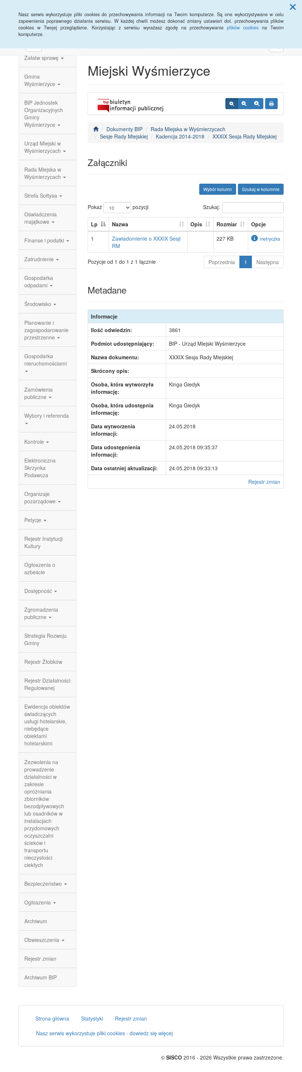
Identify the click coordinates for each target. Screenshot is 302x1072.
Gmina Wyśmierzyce (40, 80)
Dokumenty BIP (124, 129)
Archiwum (35, 921)
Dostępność (38, 590)
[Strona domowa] (95, 129)
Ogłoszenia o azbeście (39, 568)
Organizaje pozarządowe (40, 497)
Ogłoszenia (38, 902)
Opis (196, 224)
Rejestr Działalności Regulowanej (47, 684)
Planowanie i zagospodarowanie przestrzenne (46, 330)
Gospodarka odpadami (38, 281)
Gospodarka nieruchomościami (45, 359)
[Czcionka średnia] (244, 103)
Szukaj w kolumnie (261, 189)
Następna (267, 262)
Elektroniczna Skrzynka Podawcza (40, 468)
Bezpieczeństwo (43, 883)
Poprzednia (221, 262)
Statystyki (92, 1018)
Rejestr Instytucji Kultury (43, 542)
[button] (292, 6)
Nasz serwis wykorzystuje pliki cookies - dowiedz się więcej (104, 1033)
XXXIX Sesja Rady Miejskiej (245, 136)
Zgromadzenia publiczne (41, 613)
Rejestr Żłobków (43, 661)
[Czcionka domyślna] (231, 103)
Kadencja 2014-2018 (180, 136)
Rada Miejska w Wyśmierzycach (43, 173)
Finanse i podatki (45, 240)
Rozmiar (227, 224)
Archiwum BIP (40, 977)
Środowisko (38, 303)
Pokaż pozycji (118, 207)
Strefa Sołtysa (41, 195)
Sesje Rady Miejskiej (124, 136)
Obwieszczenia (42, 939)
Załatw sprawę (42, 57)
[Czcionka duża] (256, 103)
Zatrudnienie (39, 259)
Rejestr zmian (40, 958)
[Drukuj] (271, 103)
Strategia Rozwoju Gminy (45, 639)
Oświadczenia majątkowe (40, 218)
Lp (94, 224)
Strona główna (52, 1018)
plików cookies (243, 27)
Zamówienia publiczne (38, 393)
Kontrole (34, 441)
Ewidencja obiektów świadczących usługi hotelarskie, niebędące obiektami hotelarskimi (47, 725)
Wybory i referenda (46, 415)
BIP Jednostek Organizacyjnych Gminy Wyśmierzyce (43, 113)
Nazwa (120, 224)
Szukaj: (211, 207)
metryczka (270, 238)
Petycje (33, 520)
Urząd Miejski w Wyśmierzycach (43, 147)
